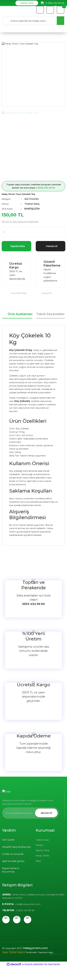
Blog (38, 860)
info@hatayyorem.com (28, 904)
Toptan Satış (27, 3)
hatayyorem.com (35, 948)
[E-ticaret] (33, 964)
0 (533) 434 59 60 (45, 187)
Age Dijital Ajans (13, 952)
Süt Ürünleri (31, 198)
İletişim (40, 845)
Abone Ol (46, 813)
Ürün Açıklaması (20, 314)
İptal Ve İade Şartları (13, 861)
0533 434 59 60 (33, 604)
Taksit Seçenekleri (50, 314)
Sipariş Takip (43, 850)
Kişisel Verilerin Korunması (10, 870)
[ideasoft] (14, 964)
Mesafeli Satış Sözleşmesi (16, 846)
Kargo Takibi (42, 855)
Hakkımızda (42, 839)
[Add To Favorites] (14, 293)
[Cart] (60, 10)
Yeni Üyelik (8, 839)
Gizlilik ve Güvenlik (12, 854)
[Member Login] (50, 10)
